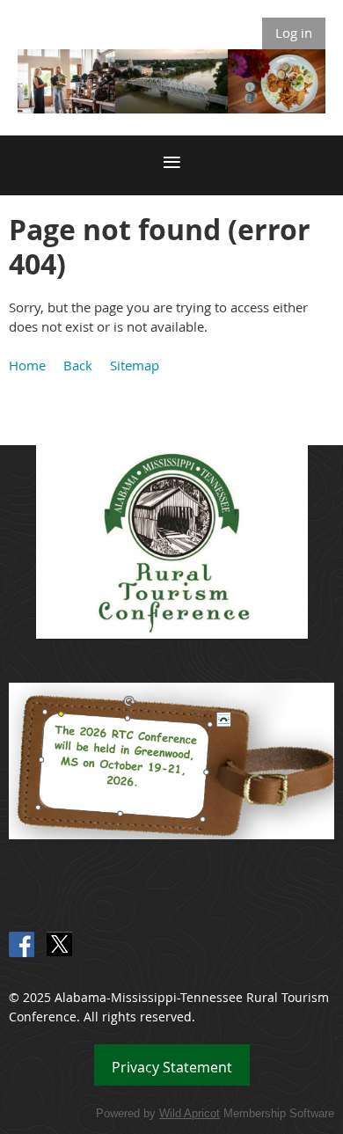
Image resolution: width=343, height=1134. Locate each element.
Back (77, 365)
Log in (293, 32)
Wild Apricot (189, 1113)
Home (27, 365)
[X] (59, 944)
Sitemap (134, 365)
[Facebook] (21, 944)
